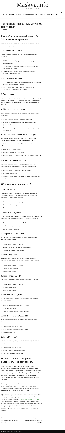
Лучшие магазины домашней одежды (33, 421)
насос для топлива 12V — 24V (30, 399)
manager (5, 29)
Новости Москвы (15, 14)
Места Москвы (40, 14)
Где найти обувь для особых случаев (9, 421)
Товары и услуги (52, 14)
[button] (62, 13)
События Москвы (28, 14)
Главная (4, 14)
